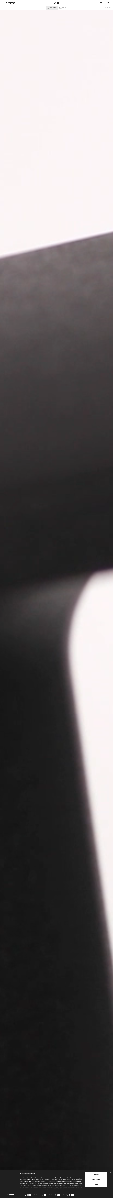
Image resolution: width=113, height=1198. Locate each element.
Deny (96, 1184)
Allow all (96, 1174)
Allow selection (96, 1179)
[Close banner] (110, 1172)
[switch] (44, 1195)
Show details (80, 1195)
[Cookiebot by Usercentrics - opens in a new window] (10, 1195)
